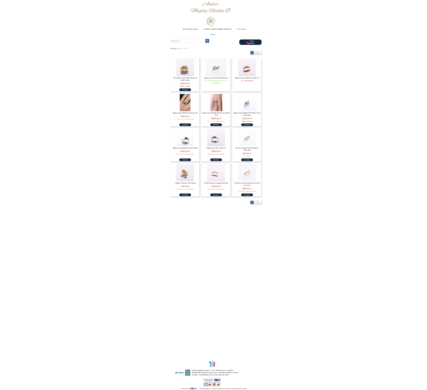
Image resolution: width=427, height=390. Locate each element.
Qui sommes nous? (190, 29)
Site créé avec (185, 388)
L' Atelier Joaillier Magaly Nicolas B (217, 29)
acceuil (213, 34)
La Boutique (241, 29)
